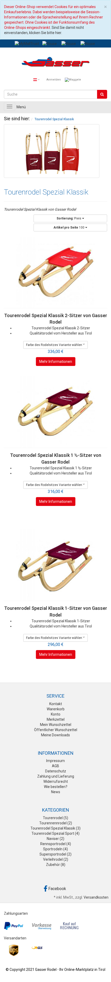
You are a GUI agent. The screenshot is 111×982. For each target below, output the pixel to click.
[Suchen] (102, 94)
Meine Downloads (55, 735)
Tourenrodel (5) (55, 818)
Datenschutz (55, 771)
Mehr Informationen (55, 361)
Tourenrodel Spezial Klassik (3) (55, 828)
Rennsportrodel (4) (55, 844)
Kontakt (55, 704)
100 (69, 227)
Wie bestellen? (55, 787)
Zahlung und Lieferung (55, 776)
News (55, 792)
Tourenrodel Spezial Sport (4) (55, 833)
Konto (55, 714)
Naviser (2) (55, 839)
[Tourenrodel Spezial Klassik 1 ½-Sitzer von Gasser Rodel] (55, 412)
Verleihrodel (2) (55, 859)
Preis (69, 218)
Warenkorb (56, 709)
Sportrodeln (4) (55, 849)
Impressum (55, 761)
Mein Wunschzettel (55, 725)
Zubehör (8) (55, 865)
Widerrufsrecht (55, 781)
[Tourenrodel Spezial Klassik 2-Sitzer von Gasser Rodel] (55, 272)
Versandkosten (96, 897)
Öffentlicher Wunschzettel (55, 730)
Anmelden (53, 79)
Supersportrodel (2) (55, 854)
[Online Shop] (55, 63)
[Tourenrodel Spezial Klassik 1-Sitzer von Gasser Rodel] (55, 565)
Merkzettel (56, 719)
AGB (55, 766)
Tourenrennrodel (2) (55, 823)
